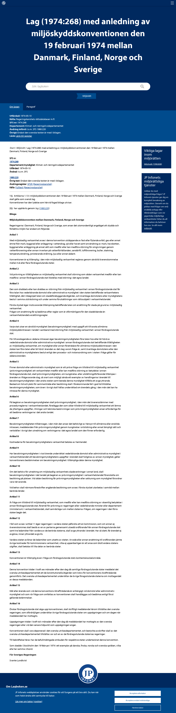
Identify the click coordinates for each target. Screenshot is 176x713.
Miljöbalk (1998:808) (153, 164)
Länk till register (24, 136)
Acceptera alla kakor (138, 693)
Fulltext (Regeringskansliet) (29, 187)
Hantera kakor (137, 708)
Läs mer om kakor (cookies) (28, 701)
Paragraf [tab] (31, 106)
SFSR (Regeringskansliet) (39, 184)
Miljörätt (86, 96)
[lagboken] (3, 3)
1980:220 (14, 177)
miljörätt (148, 228)
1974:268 (14, 161)
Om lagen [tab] (14, 106)
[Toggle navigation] (172, 3)
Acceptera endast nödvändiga (138, 700)
